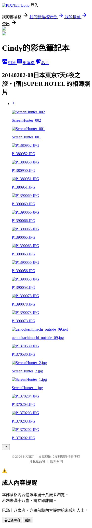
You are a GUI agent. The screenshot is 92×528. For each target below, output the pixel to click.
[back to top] (6, 447)
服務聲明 (56, 461)
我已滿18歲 (12, 520)
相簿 (12, 63)
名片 (45, 63)
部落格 (29, 63)
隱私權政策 (37, 461)
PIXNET (28, 456)
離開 (28, 520)
